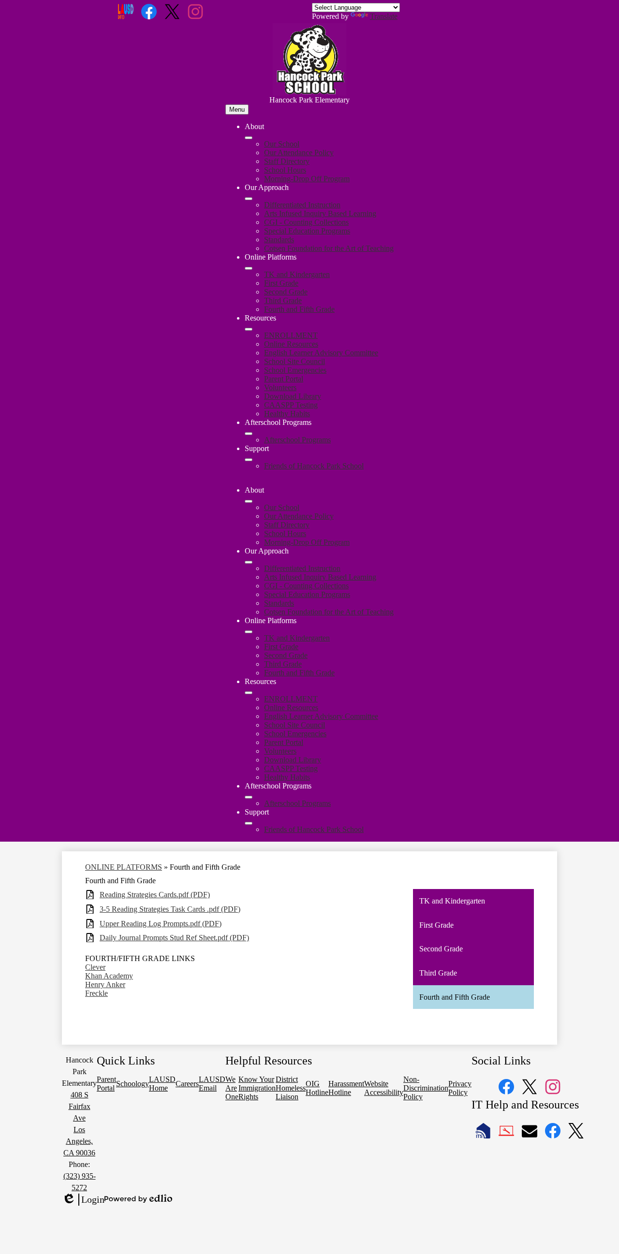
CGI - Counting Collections (306, 222)
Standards (279, 239)
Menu (237, 109)
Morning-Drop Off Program (307, 179)
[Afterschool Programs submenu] (248, 433)
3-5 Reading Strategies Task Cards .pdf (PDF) (170, 909)
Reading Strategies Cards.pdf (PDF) (155, 894)
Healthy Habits (287, 413)
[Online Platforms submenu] (248, 268)
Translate (384, 16)
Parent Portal (283, 379)
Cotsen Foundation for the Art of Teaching (329, 248)
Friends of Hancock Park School (314, 466)
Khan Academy (109, 976)
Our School (281, 144)
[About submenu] (248, 137)
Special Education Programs (307, 231)
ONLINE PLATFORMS (123, 867)
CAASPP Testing (291, 405)
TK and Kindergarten (297, 274)
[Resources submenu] (248, 329)
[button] (248, 501)
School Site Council (294, 361)
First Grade (281, 283)
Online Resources (291, 344)
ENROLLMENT (291, 335)
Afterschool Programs (297, 440)
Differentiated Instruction (302, 205)
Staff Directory (287, 161)
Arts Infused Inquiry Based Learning (320, 213)
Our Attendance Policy (299, 152)
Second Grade (286, 292)
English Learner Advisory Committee (321, 353)
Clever (95, 967)
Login (83, 1200)
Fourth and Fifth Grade (299, 309)
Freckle (96, 993)
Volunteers (280, 387)
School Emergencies (295, 370)
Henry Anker (105, 984)
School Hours (285, 170)
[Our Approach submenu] (248, 198)
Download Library (292, 396)
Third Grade (283, 300)
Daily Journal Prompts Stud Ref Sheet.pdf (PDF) (174, 937)
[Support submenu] (248, 459)
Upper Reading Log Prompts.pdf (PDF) (160, 923)
